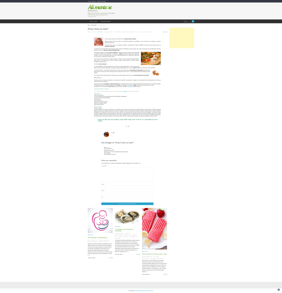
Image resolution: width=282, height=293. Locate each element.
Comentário (104, 166)
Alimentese (92, 10)
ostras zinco (125, 236)
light (136, 31)
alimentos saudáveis (119, 235)
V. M (112, 133)
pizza (140, 31)
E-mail (103, 190)
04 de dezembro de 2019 (147, 256)
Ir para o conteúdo (92, 1)
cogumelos (134, 235)
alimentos (127, 233)
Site (102, 197)
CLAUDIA (125, 91)
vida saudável (117, 238)
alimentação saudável (108, 31)
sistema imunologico (133, 236)
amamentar (100, 241)
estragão (129, 86)
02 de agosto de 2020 (120, 233)
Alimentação (100, 31)
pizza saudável (145, 31)
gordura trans (117, 31)
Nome (103, 184)
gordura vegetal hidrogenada (128, 31)
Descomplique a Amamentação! (97, 237)
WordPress (136, 290)
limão (116, 236)
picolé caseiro (156, 256)
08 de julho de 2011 (92, 31)
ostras (119, 236)
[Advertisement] (181, 38)
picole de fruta (145, 258)
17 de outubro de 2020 (93, 240)
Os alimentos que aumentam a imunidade (124, 230)
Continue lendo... (92, 257)
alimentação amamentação (104, 240)
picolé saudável (153, 258)
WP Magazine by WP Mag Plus (147, 290)
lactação (106, 241)
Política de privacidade (101, 1)
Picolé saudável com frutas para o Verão (154, 254)
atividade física (127, 235)
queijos (151, 31)
